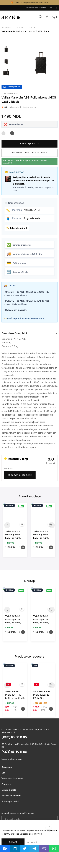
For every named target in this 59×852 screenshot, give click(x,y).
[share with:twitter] (24, 848)
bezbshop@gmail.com (12, 759)
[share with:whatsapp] (54, 848)
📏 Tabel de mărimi (16, 228)
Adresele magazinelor (36, 7)
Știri (50, 7)
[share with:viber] (44, 848)
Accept (13, 842)
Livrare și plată (9, 790)
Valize (20, 27)
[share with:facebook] (5, 848)
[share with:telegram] (34, 848)
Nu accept (32, 842)
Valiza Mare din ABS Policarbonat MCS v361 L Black (25, 31)
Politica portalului (10, 801)
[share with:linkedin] (15, 848)
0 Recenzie (14, 107)
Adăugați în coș (29, 143)
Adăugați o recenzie (20, 475)
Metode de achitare (11, 795)
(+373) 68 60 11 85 (14, 737)
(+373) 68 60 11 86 (14, 752)
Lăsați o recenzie (29, 107)
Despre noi (7, 767)
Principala (6, 27)
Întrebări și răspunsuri (12, 778)
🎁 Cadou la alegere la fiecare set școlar (29, 2)
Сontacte (6, 784)
